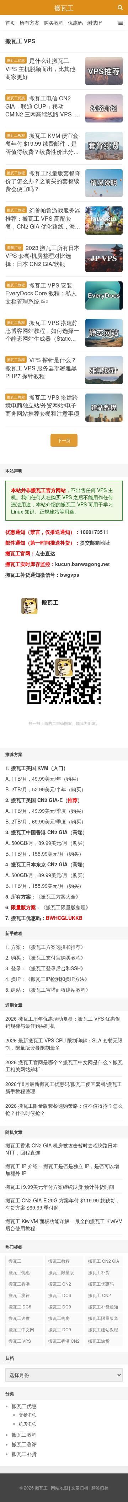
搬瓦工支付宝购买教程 (56, 957)
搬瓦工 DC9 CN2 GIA (59, 1307)
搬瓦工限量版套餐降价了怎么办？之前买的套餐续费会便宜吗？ (42, 181)
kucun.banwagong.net (82, 563)
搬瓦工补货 (99, 1272)
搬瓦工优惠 (16, 60)
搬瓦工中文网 (21, 1329)
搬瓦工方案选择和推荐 (56, 946)
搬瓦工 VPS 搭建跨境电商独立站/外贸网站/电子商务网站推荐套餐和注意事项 (42, 405)
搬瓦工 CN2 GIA (103, 1261)
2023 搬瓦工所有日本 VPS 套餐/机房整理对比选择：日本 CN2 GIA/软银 (42, 256)
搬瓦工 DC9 (59, 1329)
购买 (71, 778)
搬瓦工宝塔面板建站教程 (58, 989)
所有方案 (29, 22)
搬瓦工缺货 (99, 1341)
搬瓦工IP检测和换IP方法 (58, 978)
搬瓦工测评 (19, 1295)
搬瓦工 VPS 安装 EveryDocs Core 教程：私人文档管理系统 (41, 293)
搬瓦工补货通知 (103, 1306)
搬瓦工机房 (59, 1318)
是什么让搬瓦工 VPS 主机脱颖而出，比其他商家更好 (40, 68)
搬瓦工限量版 (61, 1272)
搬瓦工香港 (19, 1284)
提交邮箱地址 (95, 542)
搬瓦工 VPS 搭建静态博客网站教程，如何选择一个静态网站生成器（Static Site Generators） (42, 335)
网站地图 (59, 1488)
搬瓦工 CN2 (99, 1295)
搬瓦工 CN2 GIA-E (59, 1285)
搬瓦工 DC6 (20, 1306)
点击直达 (45, 553)
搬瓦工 (64, 7)
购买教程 (54, 22)
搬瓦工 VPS (20, 1341)
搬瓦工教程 (16, 135)
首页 (10, 22)
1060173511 (94, 531)
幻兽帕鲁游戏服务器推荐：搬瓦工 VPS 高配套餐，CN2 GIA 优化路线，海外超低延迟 (42, 222)
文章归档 (79, 1488)
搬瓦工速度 (19, 1318)
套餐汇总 (14, 247)
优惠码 (75, 22)
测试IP (94, 22)
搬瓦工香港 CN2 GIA (64, 1342)
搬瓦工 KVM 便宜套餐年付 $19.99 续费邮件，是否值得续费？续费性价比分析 (42, 143)
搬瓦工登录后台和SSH (56, 968)
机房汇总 (27, 1424)
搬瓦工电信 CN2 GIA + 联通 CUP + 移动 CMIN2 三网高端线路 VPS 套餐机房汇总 (42, 110)
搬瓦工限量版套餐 (103, 1319)
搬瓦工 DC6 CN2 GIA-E (59, 1296)
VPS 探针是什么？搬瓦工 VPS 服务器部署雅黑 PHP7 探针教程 (41, 368)
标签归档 (99, 1488)
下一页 (64, 440)
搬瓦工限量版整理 (66, 907)
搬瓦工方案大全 (58, 896)
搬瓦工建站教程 (103, 1329)
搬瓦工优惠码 (101, 1284)
